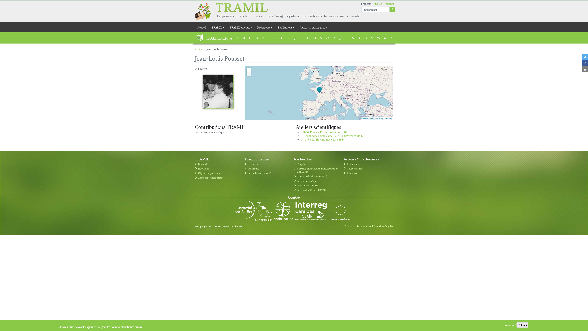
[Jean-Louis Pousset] (218, 92)
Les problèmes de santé (259, 173)
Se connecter (363, 226)
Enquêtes (302, 164)
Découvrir (253, 164)
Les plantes (253, 168)
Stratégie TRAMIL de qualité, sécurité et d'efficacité (317, 170)
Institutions (352, 164)
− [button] (249, 73)
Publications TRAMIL (308, 185)
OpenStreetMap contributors (381, 118)
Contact (349, 226)
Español (389, 3)
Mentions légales (383, 226)
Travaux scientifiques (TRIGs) (312, 176)
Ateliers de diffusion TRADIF (311, 190)
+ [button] (249, 69)
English (377, 3)
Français (366, 3)
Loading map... (318, 93)
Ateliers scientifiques (307, 181)
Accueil (202, 27)
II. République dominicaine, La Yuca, (332, 135)
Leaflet (365, 118)
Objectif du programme (210, 173)
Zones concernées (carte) (210, 177)
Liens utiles (352, 173)
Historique (203, 168)
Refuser (522, 325)
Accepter (509, 325)
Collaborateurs (354, 168)
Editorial (202, 164)
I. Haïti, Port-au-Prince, (324, 132)
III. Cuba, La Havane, (323, 139)
